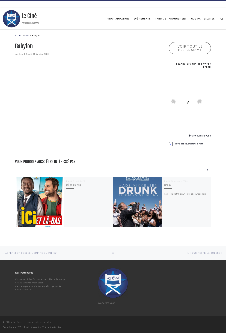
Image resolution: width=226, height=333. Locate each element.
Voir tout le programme (190, 48)
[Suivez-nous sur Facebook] (216, 4)
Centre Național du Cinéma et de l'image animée (38, 286)
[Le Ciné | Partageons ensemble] (11, 18)
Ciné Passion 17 (23, 289)
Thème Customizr (51, 327)
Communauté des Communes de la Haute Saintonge (40, 279)
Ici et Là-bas (73, 185)
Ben (21, 54)
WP (19, 327)
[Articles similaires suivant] (207, 169)
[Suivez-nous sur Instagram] (222, 4)
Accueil (18, 35)
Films (27, 35)
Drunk (167, 185)
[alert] (190, 144)
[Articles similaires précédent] (199, 169)
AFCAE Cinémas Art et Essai (29, 282)
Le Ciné (17, 322)
